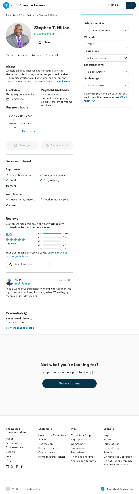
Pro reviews (78, 452)
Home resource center (51, 456)
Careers (10, 451)
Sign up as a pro (80, 439)
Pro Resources (79, 448)
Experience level (94, 64)
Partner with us (15, 443)
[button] (18, 35)
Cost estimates (47, 452)
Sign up (42, 439)
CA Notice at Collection (118, 456)
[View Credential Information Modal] (25, 313)
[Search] (131, 5)
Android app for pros (83, 460)
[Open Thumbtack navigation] (8, 5)
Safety (107, 439)
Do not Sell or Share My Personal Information (118, 462)
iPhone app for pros (83, 456)
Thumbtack (12, 15)
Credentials (52, 55)
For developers (14, 447)
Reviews (36, 55)
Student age (91, 78)
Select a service (94, 23)
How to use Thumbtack (52, 435)
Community (78, 443)
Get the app (45, 443)
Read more (28, 131)
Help (106, 435)
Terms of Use (111, 443)
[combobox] (60, 5)
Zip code (89, 37)
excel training (28, 15)
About (9, 55)
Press (9, 456)
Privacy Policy (111, 448)
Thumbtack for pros (83, 435)
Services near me (48, 448)
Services (22, 55)
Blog (8, 460)
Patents (108, 452)
